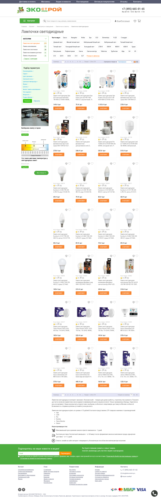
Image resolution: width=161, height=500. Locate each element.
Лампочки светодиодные (31, 43)
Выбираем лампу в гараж (31, 128)
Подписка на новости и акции (78, 484)
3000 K (109, 47)
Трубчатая (114, 51)
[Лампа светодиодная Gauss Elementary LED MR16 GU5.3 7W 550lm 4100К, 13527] (129, 312)
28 (131, 395)
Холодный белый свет (73, 47)
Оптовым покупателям (104, 2)
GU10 (61, 56)
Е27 (82, 56)
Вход (118, 21)
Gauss (65, 37)
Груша (133, 47)
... (75, 61)
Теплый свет (57, 47)
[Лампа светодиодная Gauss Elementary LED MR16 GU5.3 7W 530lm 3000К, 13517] (62, 358)
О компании (47, 469)
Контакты (137, 2)
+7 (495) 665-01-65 (133, 8)
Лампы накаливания (29, 46)
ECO (97, 37)
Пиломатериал (22, 473)
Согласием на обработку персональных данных (36, 458)
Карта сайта (98, 481)
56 (134, 395)
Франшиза (47, 481)
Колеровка (72, 473)
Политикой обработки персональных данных (121, 456)
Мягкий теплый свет (73, 42)
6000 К (125, 47)
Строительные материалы (26, 469)
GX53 (69, 56)
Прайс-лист (72, 482)
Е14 (76, 56)
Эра (90, 37)
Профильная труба (23, 477)
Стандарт (124, 37)
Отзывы (123, 2)
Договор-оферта (100, 473)
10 (80, 61)
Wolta (83, 37)
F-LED (115, 37)
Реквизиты (47, 473)
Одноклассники (23, 489)
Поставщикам (82, 2)
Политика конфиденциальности (104, 475)
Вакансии (46, 477)
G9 (135, 51)
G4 (129, 51)
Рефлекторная (70, 51)
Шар (123, 51)
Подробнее (25, 134)
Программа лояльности (76, 475)
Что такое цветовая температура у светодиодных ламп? (34, 159)
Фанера (20, 479)
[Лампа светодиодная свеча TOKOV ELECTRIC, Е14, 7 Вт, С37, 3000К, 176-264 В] (129, 358)
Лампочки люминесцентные (32, 52)
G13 (54, 56)
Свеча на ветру (92, 51)
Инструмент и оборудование (26, 475)
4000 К (117, 47)
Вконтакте (19, 489)
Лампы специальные (30, 56)
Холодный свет (89, 47)
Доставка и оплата (27, 2)
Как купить (72, 469)
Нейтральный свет (110, 42)
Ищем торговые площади (51, 471)
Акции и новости (63, 2)
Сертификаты (73, 481)
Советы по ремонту (101, 471)
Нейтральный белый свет (92, 42)
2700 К (100, 47)
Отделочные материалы (25, 471)
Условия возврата (74, 479)
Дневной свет (58, 42)
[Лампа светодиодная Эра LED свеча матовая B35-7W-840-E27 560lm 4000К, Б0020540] (62, 81)
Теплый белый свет (126, 42)
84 (136, 395)
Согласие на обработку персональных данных (102, 478)
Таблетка (104, 51)
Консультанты (48, 482)
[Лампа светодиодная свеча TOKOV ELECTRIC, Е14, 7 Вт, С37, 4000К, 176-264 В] (107, 358)
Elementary (105, 37)
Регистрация (125, 21)
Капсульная (57, 51)
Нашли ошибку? (127, 476)
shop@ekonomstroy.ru (128, 473)
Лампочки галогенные (30, 49)
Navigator (74, 37)
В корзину (58, 108)
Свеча (81, 51)
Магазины (45, 2)
